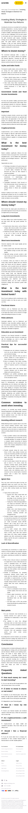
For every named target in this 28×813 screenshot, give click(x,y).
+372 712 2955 (7, 786)
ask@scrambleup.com (9, 783)
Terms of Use (19, 763)
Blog (2, 763)
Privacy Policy (19, 765)
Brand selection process (6, 754)
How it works (18, 751)
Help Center (3, 768)
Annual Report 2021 (20, 768)
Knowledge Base (13, 9)
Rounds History (4, 756)
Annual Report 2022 (20, 770)
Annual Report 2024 (20, 776)
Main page (4, 9)
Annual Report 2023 (20, 773)
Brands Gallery (4, 751)
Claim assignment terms (6, 749)
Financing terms (19, 749)
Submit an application (21, 754)
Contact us (3, 765)
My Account (19, 3)
